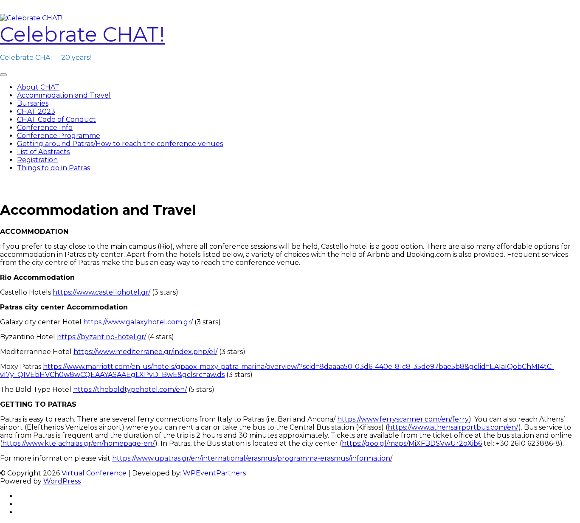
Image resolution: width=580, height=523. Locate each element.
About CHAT (38, 87)
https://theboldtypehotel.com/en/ (130, 389)
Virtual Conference (94, 473)
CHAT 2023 (36, 111)
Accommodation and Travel (64, 95)
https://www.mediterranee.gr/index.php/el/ (145, 352)
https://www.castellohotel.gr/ (101, 292)
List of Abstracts (43, 152)
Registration (37, 160)
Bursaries (32, 103)
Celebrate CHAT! (82, 34)
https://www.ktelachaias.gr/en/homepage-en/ (78, 443)
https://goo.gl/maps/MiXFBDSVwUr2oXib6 (412, 443)
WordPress (62, 481)
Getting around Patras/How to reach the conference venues (120, 144)
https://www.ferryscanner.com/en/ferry (403, 419)
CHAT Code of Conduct (56, 119)
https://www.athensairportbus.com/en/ (453, 427)
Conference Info (45, 128)
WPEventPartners (214, 473)
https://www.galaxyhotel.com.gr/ (138, 322)
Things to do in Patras (53, 168)
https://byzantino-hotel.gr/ (101, 337)
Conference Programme (58, 136)
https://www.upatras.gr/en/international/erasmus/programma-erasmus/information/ (252, 458)
